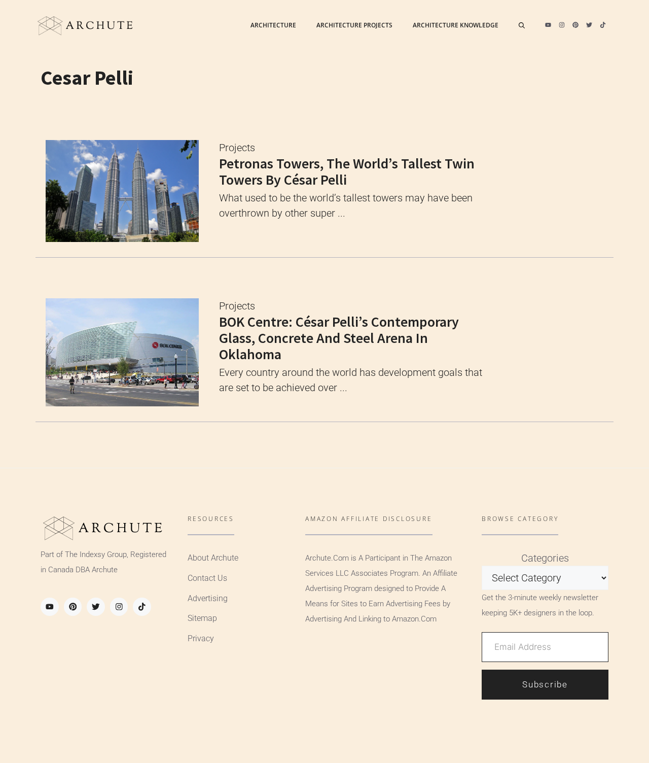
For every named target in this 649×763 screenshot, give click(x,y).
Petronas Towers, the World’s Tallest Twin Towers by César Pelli (347, 171)
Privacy (201, 638)
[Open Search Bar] (522, 25)
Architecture (273, 25)
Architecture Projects (354, 25)
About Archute (213, 558)
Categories (545, 558)
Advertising (208, 598)
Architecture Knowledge (455, 25)
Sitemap (202, 618)
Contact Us (207, 578)
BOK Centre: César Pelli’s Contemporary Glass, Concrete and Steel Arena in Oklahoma (339, 338)
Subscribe (544, 684)
